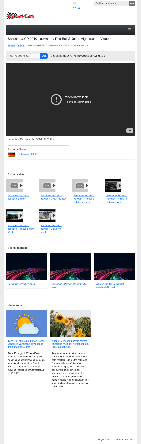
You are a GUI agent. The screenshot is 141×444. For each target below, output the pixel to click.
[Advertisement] (70, 415)
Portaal (11, 45)
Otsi (132, 3)
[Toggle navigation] (129, 29)
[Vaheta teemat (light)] (76, 3)
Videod (21, 45)
